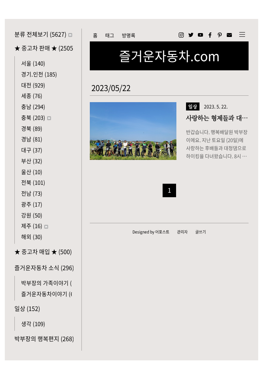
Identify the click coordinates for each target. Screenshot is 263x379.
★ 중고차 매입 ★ (43, 251)
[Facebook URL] (210, 35)
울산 (31, 172)
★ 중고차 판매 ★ (43, 48)
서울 (33, 63)
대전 (33, 85)
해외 (31, 237)
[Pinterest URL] (220, 35)
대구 (31, 150)
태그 (109, 35)
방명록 (128, 35)
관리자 (182, 232)
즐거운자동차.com (169, 55)
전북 (33, 182)
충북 (33, 117)
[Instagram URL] (181, 35)
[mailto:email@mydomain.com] (229, 35)
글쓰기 (200, 232)
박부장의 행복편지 (43, 338)
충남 (33, 106)
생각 (33, 324)
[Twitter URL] (191, 35)
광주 (31, 204)
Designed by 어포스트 (150, 232)
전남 (31, 193)
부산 (31, 161)
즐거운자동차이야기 (49, 294)
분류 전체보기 (40, 34)
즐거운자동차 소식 (43, 267)
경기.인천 (39, 74)
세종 (31, 96)
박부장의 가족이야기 (51, 283)
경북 (31, 128)
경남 (31, 139)
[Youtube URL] (200, 35)
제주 (31, 226)
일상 (27, 308)
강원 (31, 215)
